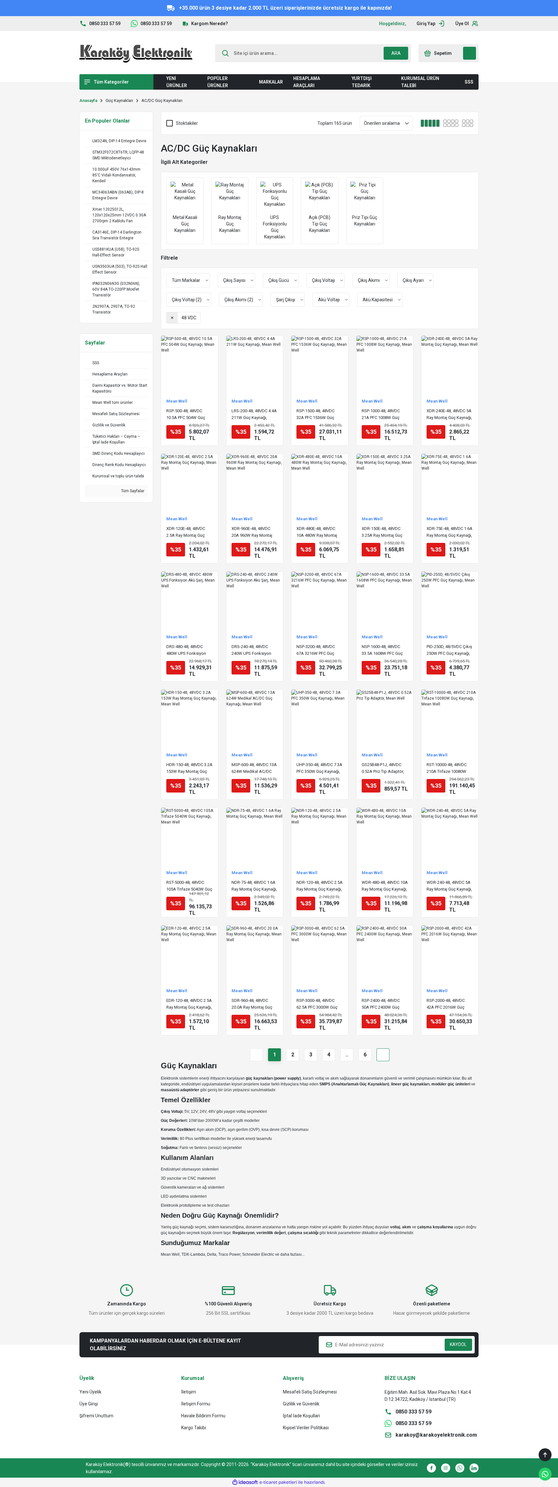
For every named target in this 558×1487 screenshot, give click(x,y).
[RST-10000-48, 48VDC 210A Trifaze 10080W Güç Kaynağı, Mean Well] (449, 718)
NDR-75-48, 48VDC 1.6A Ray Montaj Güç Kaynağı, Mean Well (254, 886)
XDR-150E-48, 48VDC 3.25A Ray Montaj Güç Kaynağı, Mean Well (382, 532)
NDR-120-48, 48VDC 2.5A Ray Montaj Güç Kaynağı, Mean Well (319, 886)
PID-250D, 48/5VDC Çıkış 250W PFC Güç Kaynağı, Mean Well (449, 650)
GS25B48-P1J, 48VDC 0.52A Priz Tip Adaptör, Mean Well (383, 768)
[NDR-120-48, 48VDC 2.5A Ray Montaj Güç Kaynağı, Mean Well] (319, 836)
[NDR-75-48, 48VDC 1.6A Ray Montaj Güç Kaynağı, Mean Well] (254, 836)
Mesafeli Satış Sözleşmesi (310, 1391)
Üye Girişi (88, 1403)
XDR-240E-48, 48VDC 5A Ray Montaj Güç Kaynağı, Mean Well (449, 414)
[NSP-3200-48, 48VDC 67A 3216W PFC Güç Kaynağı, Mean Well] (319, 600)
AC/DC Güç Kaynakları (161, 100)
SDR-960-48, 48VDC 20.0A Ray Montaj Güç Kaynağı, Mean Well (252, 1004)
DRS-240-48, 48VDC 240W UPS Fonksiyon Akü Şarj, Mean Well (251, 650)
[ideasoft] (245, 1482)
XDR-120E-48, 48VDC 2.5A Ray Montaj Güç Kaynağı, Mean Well (185, 532)
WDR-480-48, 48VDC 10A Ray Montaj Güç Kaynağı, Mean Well (385, 886)
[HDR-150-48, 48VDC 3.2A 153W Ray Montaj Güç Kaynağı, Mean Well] (189, 718)
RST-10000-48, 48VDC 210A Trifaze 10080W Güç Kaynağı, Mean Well (449, 768)
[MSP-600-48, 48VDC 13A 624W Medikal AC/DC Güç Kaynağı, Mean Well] (254, 718)
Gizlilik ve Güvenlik (301, 1403)
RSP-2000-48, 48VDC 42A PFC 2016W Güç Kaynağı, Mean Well (446, 1004)
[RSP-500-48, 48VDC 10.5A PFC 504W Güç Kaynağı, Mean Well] (189, 364)
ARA (396, 53)
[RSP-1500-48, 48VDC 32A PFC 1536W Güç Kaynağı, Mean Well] (319, 364)
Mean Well (176, 401)
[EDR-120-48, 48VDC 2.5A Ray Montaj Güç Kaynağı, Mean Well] (189, 953)
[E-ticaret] (278, 1482)
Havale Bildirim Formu (203, 1415)
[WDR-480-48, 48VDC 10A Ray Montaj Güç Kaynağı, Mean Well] (384, 836)
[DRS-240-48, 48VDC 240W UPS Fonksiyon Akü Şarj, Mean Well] (254, 600)
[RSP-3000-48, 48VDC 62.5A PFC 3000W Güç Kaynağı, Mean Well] (319, 953)
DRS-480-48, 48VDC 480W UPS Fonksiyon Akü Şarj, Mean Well (186, 650)
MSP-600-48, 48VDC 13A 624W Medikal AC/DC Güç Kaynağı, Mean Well (254, 768)
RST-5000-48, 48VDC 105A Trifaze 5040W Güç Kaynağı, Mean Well (189, 886)
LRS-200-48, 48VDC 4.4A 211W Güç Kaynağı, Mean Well (254, 414)
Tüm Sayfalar (132, 491)
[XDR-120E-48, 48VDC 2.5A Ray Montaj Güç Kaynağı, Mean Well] (189, 482)
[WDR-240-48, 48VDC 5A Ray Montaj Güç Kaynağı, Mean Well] (449, 836)
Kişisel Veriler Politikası (306, 1427)
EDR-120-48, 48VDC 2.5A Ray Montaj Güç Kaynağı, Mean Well (189, 1004)
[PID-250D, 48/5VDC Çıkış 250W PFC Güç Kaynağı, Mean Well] (449, 600)
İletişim (188, 1391)
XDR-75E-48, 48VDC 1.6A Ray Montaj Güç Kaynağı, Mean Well (449, 532)
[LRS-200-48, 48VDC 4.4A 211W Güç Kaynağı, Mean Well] (254, 364)
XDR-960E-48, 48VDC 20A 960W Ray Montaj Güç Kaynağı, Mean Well (254, 532)
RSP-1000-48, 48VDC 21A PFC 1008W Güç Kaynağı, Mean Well (381, 414)
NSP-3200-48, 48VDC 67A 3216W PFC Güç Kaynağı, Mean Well (315, 650)
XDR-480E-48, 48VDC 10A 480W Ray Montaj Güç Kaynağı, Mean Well (318, 532)
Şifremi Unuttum (96, 1415)
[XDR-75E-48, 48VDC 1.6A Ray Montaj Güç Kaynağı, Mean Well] (449, 482)
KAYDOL (458, 1344)
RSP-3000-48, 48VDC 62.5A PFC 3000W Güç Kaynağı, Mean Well (316, 1004)
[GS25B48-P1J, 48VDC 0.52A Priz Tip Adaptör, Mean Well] (384, 718)
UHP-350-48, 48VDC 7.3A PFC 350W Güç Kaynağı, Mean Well (319, 768)
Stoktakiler (187, 123)
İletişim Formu (195, 1403)
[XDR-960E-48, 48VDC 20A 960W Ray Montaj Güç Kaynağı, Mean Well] (254, 482)
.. (347, 1055)
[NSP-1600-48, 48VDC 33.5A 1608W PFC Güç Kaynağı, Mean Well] (384, 600)
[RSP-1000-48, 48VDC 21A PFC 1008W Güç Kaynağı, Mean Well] (384, 364)
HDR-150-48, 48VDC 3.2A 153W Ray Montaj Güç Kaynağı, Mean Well (189, 768)
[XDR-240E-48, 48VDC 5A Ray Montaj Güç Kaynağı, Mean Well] (449, 364)
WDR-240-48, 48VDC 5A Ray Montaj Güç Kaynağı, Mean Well (449, 886)
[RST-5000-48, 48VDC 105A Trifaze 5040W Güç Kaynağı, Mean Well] (189, 836)
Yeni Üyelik (90, 1391)
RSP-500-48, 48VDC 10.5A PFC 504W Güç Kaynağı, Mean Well (185, 414)
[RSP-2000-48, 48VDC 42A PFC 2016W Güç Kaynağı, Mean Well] (449, 953)
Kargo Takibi (193, 1427)
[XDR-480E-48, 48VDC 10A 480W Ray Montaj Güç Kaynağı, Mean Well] (319, 482)
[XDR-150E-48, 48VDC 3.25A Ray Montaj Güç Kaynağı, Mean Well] (384, 482)
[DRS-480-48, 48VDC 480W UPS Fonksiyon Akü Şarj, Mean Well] (189, 600)
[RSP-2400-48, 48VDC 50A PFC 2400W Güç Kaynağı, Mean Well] (384, 953)
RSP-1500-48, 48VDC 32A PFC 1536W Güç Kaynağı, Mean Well (315, 414)
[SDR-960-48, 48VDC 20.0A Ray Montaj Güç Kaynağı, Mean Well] (254, 953)
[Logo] (135, 53)
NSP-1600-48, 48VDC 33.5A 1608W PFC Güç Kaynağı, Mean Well (382, 650)
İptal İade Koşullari (301, 1415)
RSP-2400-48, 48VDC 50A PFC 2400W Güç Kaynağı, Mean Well (381, 1004)
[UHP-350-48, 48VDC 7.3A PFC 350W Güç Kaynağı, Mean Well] (319, 718)
